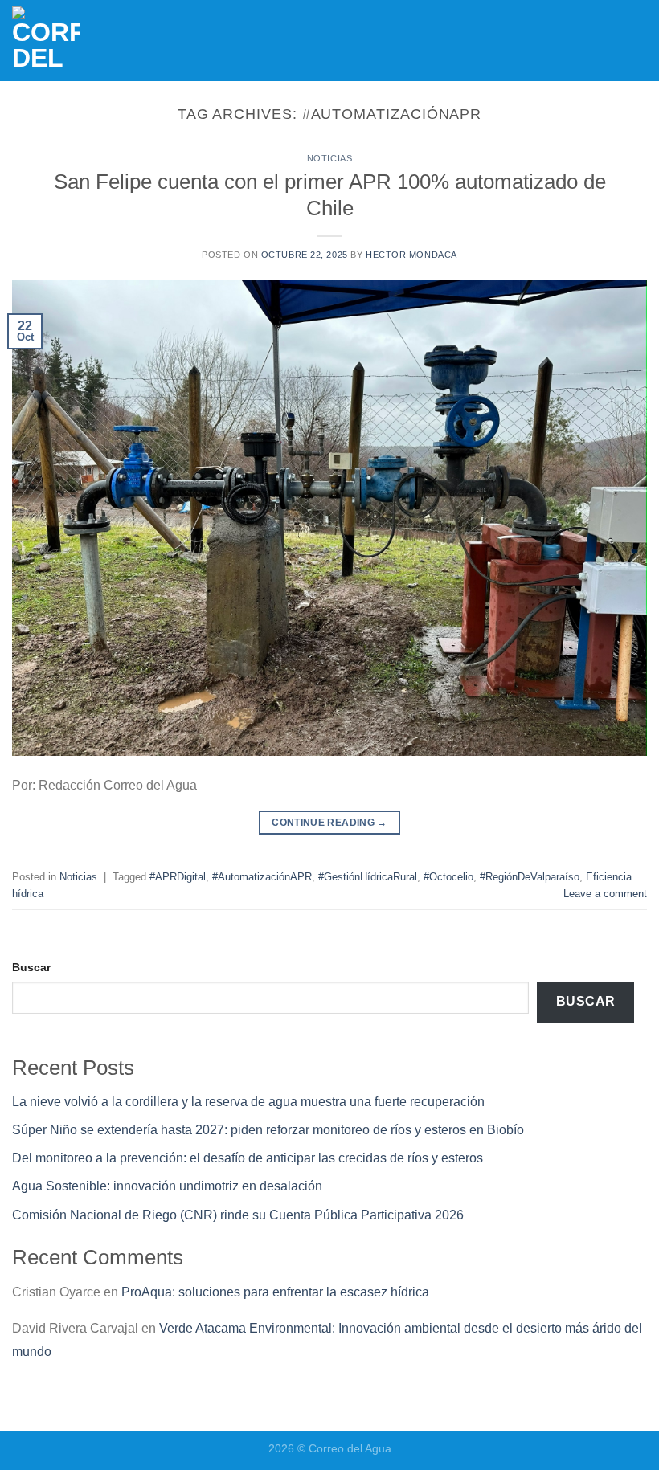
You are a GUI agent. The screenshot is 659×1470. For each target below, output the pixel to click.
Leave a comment (605, 894)
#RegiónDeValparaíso (529, 877)
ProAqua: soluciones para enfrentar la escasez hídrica (275, 1292)
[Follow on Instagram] (541, 40)
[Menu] (637, 40)
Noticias (329, 158)
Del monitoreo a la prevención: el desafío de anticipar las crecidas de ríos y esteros (247, 1158)
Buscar (31, 967)
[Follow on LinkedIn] (571, 40)
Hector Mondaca (411, 254)
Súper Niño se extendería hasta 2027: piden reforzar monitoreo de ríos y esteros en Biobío (268, 1130)
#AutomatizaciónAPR (262, 877)
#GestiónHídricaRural (367, 877)
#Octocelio (448, 877)
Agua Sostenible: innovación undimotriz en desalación (167, 1186)
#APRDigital (177, 877)
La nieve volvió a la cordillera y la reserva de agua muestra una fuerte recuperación (248, 1102)
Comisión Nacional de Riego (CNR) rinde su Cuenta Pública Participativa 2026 (238, 1215)
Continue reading (329, 822)
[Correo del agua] (70, 40)
